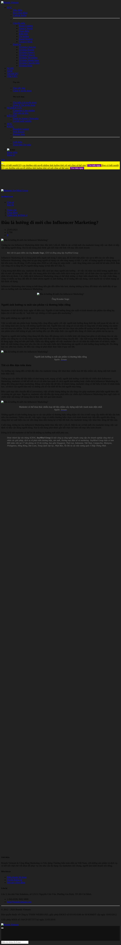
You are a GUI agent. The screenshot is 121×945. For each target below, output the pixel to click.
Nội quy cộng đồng (16, 882)
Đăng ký (11, 155)
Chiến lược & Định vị (17, 215)
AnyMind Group (7, 196)
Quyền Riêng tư (14, 880)
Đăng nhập (12, 152)
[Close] (2, 163)
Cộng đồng (12, 212)
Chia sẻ (10, 202)
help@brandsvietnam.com (19, 902)
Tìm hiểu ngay (94, 165)
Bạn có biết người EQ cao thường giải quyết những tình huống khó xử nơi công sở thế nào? (50, 165)
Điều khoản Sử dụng (17, 877)
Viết (3, 160)
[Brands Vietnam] (10, 2)
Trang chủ (12, 210)
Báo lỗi (10, 205)
